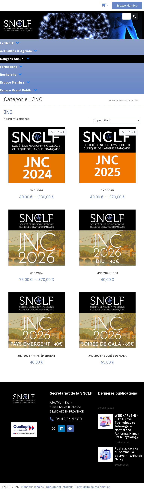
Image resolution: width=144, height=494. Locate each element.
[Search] (134, 16)
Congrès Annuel (12, 59)
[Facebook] (70, 428)
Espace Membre (12, 82)
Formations (8, 67)
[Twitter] (53, 428)
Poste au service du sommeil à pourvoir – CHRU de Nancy (128, 454)
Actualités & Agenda (16, 51)
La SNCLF (7, 43)
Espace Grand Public (16, 90)
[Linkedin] (61, 428)
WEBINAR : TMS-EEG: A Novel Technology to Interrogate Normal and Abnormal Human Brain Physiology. (127, 426)
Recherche (8, 74)
